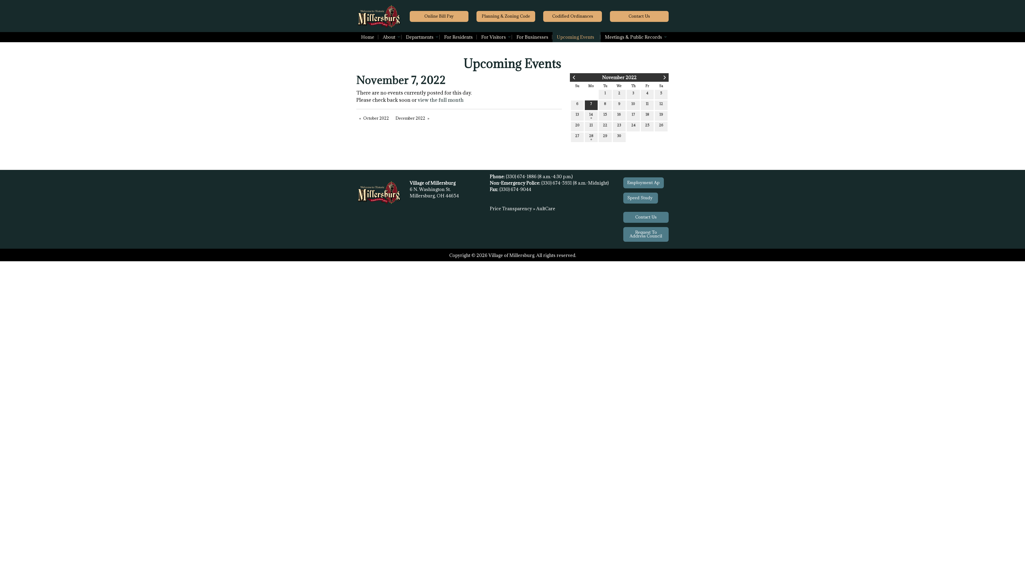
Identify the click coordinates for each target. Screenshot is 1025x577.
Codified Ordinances (572, 16)
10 (633, 104)
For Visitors (493, 37)
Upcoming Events (575, 37)
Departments (419, 37)
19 (661, 114)
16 (619, 114)
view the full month (441, 100)
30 (619, 136)
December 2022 (410, 118)
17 (633, 114)
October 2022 (376, 118)
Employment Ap (643, 182)
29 (605, 136)
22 (605, 125)
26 (661, 125)
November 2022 (619, 77)
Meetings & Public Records (633, 37)
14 (591, 114)
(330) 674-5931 (557, 183)
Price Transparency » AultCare (522, 209)
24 (633, 125)
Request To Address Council (646, 234)
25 (647, 125)
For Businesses (532, 37)
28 (591, 136)
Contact (639, 16)
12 (661, 104)
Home (367, 37)
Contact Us (646, 217)
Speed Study (640, 197)
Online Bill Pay (439, 16)
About (389, 37)
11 (647, 104)
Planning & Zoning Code (506, 16)
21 (591, 125)
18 (647, 114)
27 (577, 136)
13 (577, 114)
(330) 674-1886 (522, 177)
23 (619, 125)
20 (577, 125)
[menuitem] (368, 37)
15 (605, 114)
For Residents (458, 37)
